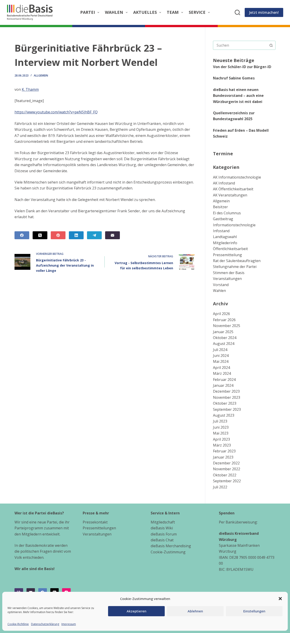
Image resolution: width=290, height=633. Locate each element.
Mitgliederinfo (225, 242)
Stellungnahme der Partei (234, 266)
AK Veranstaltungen (230, 195)
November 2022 (226, 468)
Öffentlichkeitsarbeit (230, 248)
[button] (280, 598)
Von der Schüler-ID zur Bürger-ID (242, 66)
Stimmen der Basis (228, 272)
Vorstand (221, 284)
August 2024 (223, 343)
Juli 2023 (220, 421)
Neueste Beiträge (233, 60)
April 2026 (221, 313)
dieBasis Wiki (162, 528)
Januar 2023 (223, 457)
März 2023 (222, 445)
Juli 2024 (220, 349)
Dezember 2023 (226, 391)
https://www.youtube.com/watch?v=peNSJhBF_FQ (56, 112)
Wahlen (114, 12)
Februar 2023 (224, 451)
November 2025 (226, 325)
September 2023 (227, 409)
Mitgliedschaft (163, 522)
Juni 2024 (221, 355)
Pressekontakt (95, 522)
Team (173, 12)
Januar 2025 (223, 331)
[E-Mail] (112, 235)
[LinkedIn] (76, 235)
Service (197, 12)
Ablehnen (195, 611)
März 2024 (222, 373)
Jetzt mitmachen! (264, 12)
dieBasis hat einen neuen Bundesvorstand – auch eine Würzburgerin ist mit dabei (238, 95)
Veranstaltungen (227, 278)
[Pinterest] (58, 235)
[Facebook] (21, 235)
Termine (223, 153)
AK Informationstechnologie (237, 177)
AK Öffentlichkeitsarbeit (233, 188)
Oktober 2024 (224, 337)
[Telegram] (94, 235)
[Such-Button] (271, 45)
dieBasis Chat (162, 539)
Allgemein (41, 75)
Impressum (68, 624)
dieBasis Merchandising (171, 545)
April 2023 (221, 439)
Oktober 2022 (224, 475)
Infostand (221, 230)
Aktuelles (145, 12)
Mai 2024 (220, 361)
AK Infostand (224, 183)
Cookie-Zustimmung (168, 551)
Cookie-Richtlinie (18, 624)
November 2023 (226, 397)
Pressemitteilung (227, 254)
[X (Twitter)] (40, 235)
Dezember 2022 (226, 463)
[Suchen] (237, 12)
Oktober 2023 (224, 403)
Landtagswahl (225, 236)
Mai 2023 (220, 433)
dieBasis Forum (164, 534)
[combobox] (240, 45)
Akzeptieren (136, 611)
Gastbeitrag (223, 218)
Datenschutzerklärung (45, 624)
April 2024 (221, 367)
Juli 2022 (220, 487)
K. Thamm (30, 89)
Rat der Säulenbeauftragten (237, 260)
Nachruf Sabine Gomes (234, 78)
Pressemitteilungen (99, 528)
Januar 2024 (223, 385)
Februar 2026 (224, 319)
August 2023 (223, 415)
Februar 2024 (224, 379)
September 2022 (227, 480)
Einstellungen (254, 611)
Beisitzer (220, 206)
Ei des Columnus (227, 212)
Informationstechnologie (234, 224)
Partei (87, 12)
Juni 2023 (221, 427)
